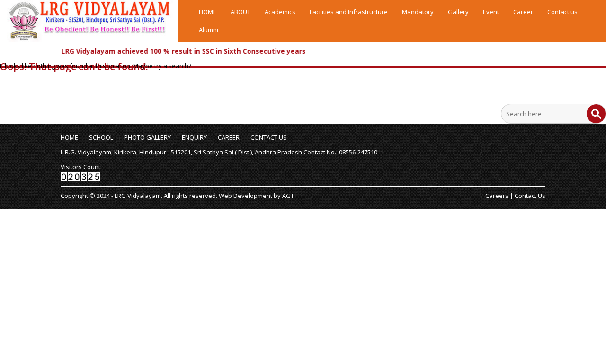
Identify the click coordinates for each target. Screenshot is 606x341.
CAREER (229, 137)
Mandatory (418, 12)
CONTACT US (268, 137)
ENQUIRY (194, 137)
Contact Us (530, 195)
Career (523, 12)
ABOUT (240, 12)
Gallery (458, 12)
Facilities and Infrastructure (349, 12)
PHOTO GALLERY (147, 137)
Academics (280, 12)
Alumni (208, 30)
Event (491, 12)
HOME (207, 12)
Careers (496, 195)
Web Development (245, 195)
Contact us (562, 12)
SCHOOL (101, 137)
